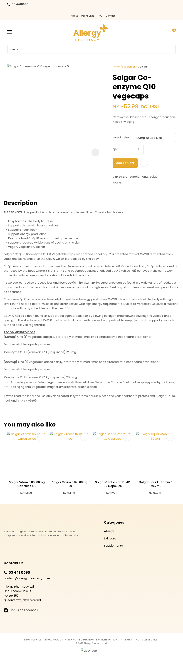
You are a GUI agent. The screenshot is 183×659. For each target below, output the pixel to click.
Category (120, 177)
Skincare (110, 538)
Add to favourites (41, 437)
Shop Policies (32, 639)
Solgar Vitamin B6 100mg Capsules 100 (27, 484)
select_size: (121, 137)
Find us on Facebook (23, 610)
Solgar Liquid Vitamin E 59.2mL (155, 484)
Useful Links (87, 15)
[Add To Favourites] (144, 163)
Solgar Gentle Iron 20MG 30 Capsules (112, 484)
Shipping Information (79, 639)
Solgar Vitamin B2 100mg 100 (70, 484)
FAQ (100, 15)
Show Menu (9, 32)
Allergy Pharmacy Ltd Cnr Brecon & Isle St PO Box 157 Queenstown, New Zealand (22, 593)
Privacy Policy (53, 639)
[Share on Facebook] (124, 183)
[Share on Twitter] (129, 183)
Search (171, 49)
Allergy (109, 531)
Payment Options (107, 639)
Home (116, 66)
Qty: (115, 149)
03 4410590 (20, 4)
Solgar (144, 66)
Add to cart (125, 163)
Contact (110, 15)
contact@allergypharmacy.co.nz (27, 578)
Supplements (130, 66)
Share (117, 183)
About (74, 15)
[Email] (134, 183)
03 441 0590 (19, 572)
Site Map (126, 639)
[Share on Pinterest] (140, 183)
